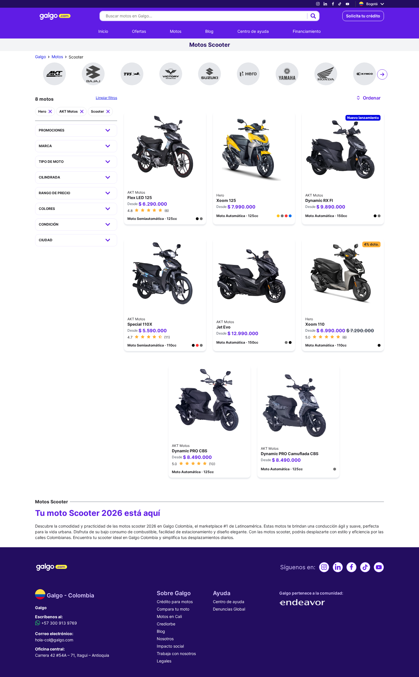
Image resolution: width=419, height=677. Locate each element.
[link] (318, 4)
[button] (368, 98)
